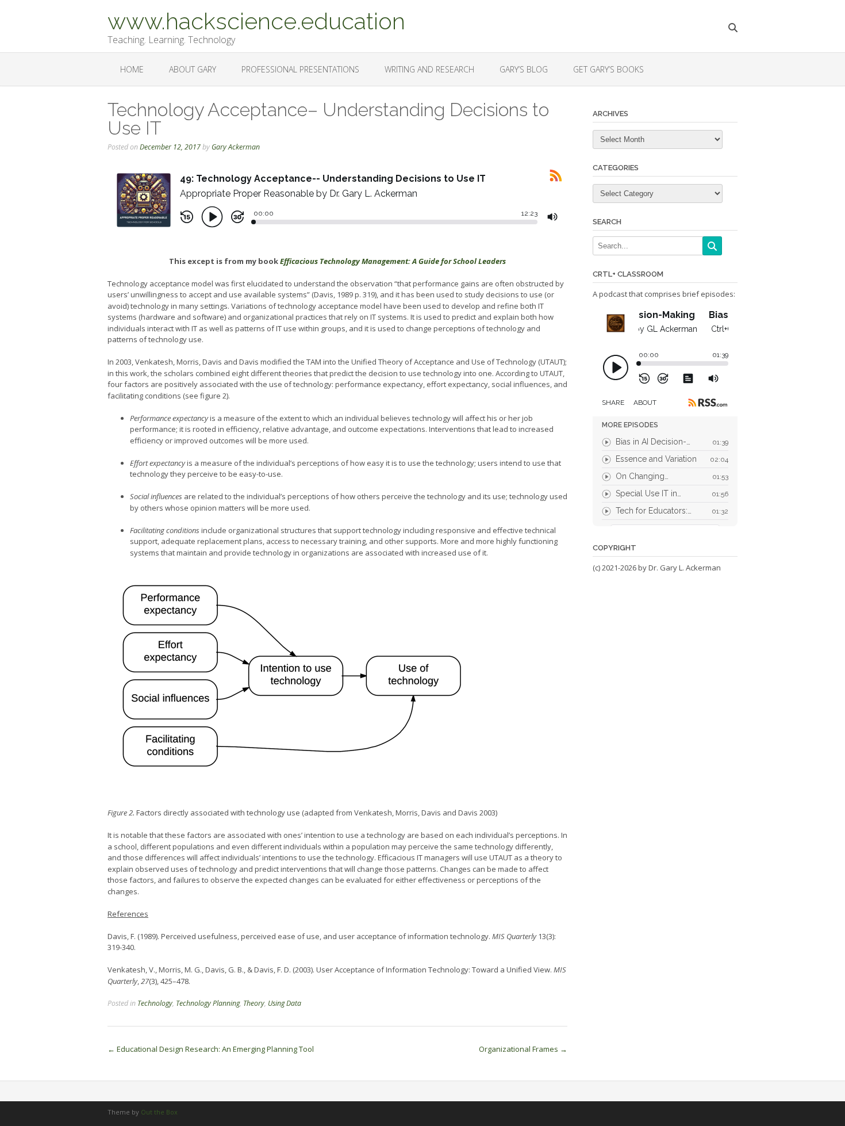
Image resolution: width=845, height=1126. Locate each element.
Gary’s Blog (524, 69)
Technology (154, 1003)
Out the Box (159, 1112)
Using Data (284, 1003)
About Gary (192, 69)
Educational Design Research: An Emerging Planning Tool (210, 1049)
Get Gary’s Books (608, 69)
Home (132, 69)
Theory (253, 1003)
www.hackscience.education (256, 20)
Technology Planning (208, 1003)
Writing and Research (429, 69)
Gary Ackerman (236, 147)
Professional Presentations (300, 69)
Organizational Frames (523, 1049)
